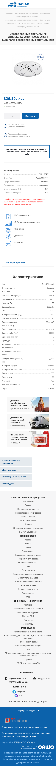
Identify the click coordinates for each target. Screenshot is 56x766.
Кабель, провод (28, 516)
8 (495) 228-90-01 (18, 681)
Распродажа (28, 628)
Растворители (28, 570)
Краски (28, 540)
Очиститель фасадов (28, 578)
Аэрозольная (28, 593)
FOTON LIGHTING (28, 532)
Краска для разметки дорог (28, 555)
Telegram (20, 691)
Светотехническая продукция (28, 497)
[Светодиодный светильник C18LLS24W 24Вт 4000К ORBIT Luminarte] (28, 69)
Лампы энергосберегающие (28, 645)
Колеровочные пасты (28, 562)
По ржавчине (28, 551)
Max (20, 695)
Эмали (28, 543)
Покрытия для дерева (28, 559)
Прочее (28, 659)
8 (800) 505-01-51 (18, 678)
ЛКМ (28, 649)
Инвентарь (28, 624)
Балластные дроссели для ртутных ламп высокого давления (28, 636)
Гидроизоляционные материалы (28, 574)
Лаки (28, 566)
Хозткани (28, 605)
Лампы (28, 505)
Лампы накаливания (28, 642)
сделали (33, 746)
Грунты (28, 547)
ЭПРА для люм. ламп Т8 (28, 663)
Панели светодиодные (28, 509)
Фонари (28, 524)
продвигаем (27, 748)
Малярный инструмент (28, 612)
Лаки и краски (28, 536)
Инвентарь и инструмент (28, 601)
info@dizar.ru (43, 678)
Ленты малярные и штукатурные (28, 608)
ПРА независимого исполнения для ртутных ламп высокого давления (28, 654)
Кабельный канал (28, 520)
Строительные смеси (28, 589)
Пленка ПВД (28, 616)
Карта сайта (8, 742)
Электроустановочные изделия (28, 528)
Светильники (28, 501)
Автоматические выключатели (28, 632)
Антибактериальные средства (28, 581)
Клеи (28, 597)
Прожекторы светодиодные (28, 513)
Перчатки (28, 620)
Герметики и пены (28, 585)
